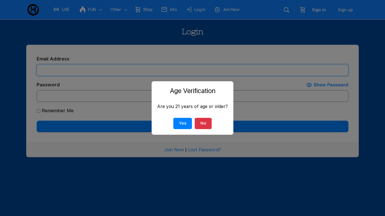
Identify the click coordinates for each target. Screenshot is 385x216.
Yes (182, 123)
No (203, 123)
